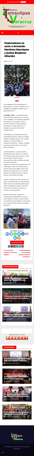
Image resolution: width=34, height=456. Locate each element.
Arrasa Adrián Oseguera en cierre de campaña (10, 252)
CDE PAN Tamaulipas (9, 409)
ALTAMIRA (6, 275)
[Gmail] (26, 234)
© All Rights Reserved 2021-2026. (12, 446)
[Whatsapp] (15, 234)
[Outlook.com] (15, 238)
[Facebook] (7, 234)
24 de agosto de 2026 (12, 363)
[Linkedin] (23, 234)
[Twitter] (11, 234)
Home (2, 452)
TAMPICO (6, 356)
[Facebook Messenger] (19, 234)
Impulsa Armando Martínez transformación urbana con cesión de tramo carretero (16, 316)
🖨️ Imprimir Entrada (17, 242)
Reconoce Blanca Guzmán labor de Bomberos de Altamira (16, 280)
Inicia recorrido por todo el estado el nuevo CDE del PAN (16, 414)
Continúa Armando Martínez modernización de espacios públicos (17, 298)
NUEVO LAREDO (7, 391)
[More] (19, 238)
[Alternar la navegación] (18, 32)
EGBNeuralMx (17, 448)
